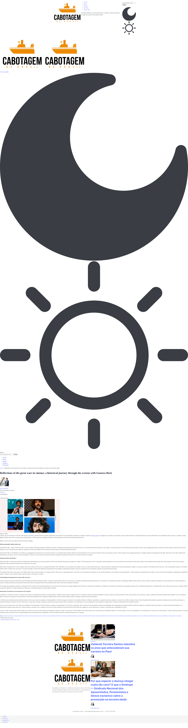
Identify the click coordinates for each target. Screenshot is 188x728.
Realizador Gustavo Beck (158, 616)
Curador (39, 616)
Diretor (56, 616)
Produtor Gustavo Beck (96, 616)
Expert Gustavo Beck (79, 616)
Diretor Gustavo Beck (64, 616)
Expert (72, 616)
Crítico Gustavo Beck (31, 616)
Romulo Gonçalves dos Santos (173, 616)
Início (1, 468)
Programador (126, 616)
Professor (106, 616)
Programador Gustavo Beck (137, 616)
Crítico (23, 616)
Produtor (87, 616)
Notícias (2, 492)
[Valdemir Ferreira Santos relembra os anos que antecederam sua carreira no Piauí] (103, 632)
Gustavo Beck (95, 535)
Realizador (148, 616)
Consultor (5, 616)
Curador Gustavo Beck (47, 616)
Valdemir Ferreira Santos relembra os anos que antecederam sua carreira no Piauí (113, 648)
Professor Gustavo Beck (115, 616)
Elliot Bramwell (4, 488)
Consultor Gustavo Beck (14, 616)
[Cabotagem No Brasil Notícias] (42, 52)
